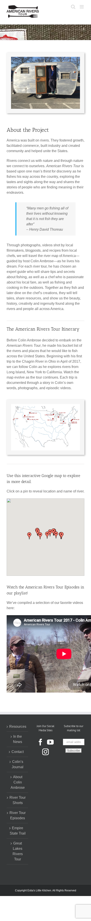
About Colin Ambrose (18, 782)
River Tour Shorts (17, 800)
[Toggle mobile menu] (82, 6)
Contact (17, 752)
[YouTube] (50, 742)
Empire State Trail (18, 830)
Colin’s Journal (17, 764)
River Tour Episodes (17, 815)
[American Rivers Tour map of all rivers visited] (45, 406)
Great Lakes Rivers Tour (18, 851)
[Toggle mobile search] (73, 6)
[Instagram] (45, 752)
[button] (61, 535)
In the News (17, 739)
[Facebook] (40, 742)
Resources (17, 726)
